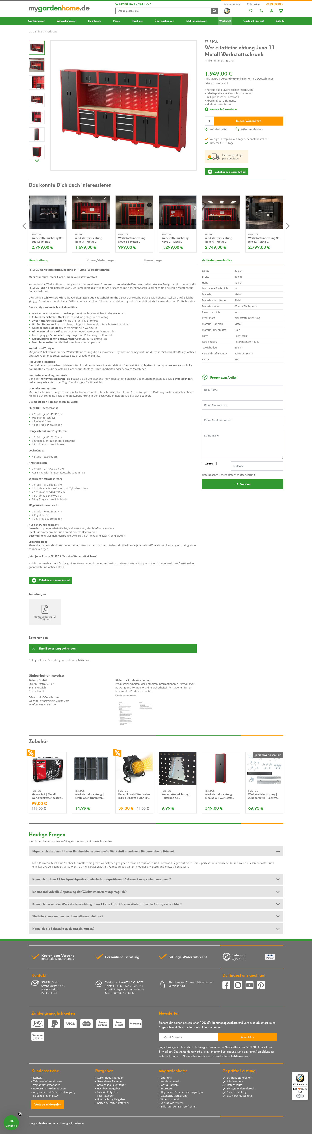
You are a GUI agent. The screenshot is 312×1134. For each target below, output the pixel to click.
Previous (24, 225)
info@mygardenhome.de (129, 989)
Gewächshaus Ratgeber (111, 1085)
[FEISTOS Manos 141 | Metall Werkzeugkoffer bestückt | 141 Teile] (47, 768)
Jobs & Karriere (170, 1085)
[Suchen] (214, 11)
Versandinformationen (46, 1085)
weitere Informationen (223, 109)
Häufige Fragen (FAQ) (45, 1095)
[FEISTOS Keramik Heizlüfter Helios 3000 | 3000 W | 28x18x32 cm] (134, 768)
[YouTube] (251, 985)
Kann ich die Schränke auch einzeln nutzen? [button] (63, 928)
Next (37, 160)
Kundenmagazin (170, 1081)
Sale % (280, 21)
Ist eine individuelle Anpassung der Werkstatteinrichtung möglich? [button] (79, 891)
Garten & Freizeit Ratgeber (113, 1103)
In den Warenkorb (248, 120)
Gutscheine (253, 4)
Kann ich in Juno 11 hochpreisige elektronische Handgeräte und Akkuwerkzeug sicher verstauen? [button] (101, 878)
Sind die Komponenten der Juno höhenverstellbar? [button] (67, 915)
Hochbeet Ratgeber (108, 1088)
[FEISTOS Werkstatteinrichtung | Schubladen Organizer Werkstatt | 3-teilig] (91, 768)
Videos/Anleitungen (100, 259)
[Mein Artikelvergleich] (261, 11)
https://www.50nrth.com (54, 701)
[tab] (156, 851)
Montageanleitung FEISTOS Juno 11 (45, 618)
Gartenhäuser (36, 21)
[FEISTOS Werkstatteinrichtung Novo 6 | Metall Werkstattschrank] (221, 212)
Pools (116, 21)
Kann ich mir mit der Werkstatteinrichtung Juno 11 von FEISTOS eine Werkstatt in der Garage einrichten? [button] (107, 903)
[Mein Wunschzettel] (250, 11)
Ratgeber (276, 4)
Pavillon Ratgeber (107, 1092)
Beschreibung (38, 259)
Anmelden (247, 1036)
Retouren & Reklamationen (49, 1088)
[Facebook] (228, 985)
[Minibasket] (281, 10)
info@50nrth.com (48, 697)
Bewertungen (153, 259)
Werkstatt (225, 21)
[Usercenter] (271, 11)
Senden (245, 483)
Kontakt (37, 1077)
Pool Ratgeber (105, 1095)
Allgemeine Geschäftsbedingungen (182, 1092)
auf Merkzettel (218, 129)
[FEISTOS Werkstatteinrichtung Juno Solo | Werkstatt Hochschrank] (221, 768)
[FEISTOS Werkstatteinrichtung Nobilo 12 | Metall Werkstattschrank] (264, 212)
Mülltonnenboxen (196, 21)
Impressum (167, 1088)
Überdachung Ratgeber (111, 1099)
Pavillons (137, 21)
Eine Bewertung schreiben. (57, 648)
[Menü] (306, 1074)
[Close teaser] (20, 1114)
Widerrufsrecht (170, 1099)
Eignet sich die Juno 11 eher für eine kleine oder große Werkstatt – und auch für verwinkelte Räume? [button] (103, 851)
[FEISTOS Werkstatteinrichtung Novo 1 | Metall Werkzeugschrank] (134, 212)
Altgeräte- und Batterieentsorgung (54, 1092)
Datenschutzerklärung (241, 475)
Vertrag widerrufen (47, 1104)
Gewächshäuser (66, 21)
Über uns (166, 1077)
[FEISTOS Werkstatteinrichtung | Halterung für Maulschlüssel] (177, 768)
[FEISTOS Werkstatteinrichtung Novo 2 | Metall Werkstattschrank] (177, 212)
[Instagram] (240, 985)
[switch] (300, 1096)
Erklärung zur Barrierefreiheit (178, 1106)
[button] (11, 1122)
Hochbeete (94, 21)
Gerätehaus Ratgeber (110, 1081)
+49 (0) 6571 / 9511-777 (134, 3)
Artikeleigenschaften (217, 259)
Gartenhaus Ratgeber (110, 1077)
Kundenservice (232, 4)
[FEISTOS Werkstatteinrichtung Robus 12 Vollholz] (47, 212)
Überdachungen (164, 21)
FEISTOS (211, 41)
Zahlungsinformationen (47, 1081)
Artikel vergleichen (251, 129)
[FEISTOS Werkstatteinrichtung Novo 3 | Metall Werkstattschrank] (91, 212)
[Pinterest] (262, 985)
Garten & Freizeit (253, 21)
